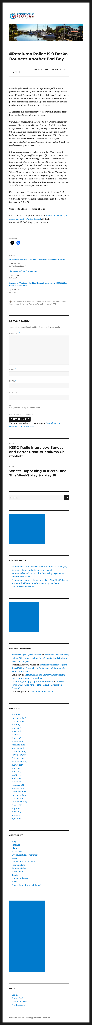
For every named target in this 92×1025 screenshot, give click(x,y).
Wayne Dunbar (18, 301)
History (15, 848)
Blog (14, 841)
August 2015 (17, 765)
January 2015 (18, 788)
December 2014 (19, 791)
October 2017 (18, 721)
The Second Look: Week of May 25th (23, 271)
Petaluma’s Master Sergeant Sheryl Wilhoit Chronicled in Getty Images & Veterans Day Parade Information (39, 668)
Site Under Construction (23, 586)
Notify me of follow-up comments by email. (26, 408)
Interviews (17, 851)
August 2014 (17, 805)
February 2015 (18, 785)
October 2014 (18, 798)
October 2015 (18, 758)
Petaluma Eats (18, 865)
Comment (14, 333)
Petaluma (24, 304)
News (47, 301)
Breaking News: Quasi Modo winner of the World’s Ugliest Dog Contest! (38, 684)
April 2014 (16, 818)
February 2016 (18, 745)
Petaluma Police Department (40, 304)
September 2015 (19, 761)
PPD (54, 304)
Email (12, 381)
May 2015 (16, 775)
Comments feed (19, 1001)
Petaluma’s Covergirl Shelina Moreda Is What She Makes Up (40, 580)
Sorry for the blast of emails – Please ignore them (35, 583)
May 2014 (16, 815)
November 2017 (19, 718)
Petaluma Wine (19, 868)
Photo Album (18, 871)
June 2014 (16, 812)
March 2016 (17, 741)
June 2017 (16, 728)
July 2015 (16, 768)
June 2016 (16, 731)
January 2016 (18, 748)
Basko (54, 301)
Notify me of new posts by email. (21, 414)
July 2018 (16, 714)
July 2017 (16, 724)
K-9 (58, 301)
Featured (41, 301)
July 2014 (16, 808)
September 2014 (19, 801)
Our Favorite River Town (23, 861)
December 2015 (19, 751)
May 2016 (16, 735)
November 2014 (19, 795)
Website (13, 393)
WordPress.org (19, 1005)
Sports (15, 875)
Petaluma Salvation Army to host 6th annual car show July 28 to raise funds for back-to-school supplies (40, 658)
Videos (15, 881)
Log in (15, 995)
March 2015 (17, 781)
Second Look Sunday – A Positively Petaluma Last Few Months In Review (37, 259)
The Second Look (20, 878)
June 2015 (16, 771)
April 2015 (16, 778)
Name (12, 369)
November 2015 (19, 755)
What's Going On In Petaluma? (26, 885)
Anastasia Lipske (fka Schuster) (27, 655)
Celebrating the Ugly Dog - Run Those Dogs (32, 681)
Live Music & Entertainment (25, 855)
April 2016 (16, 738)
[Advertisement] (28, 529)
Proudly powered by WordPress (38, 1018)
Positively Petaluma (16, 1018)
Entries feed (17, 998)
